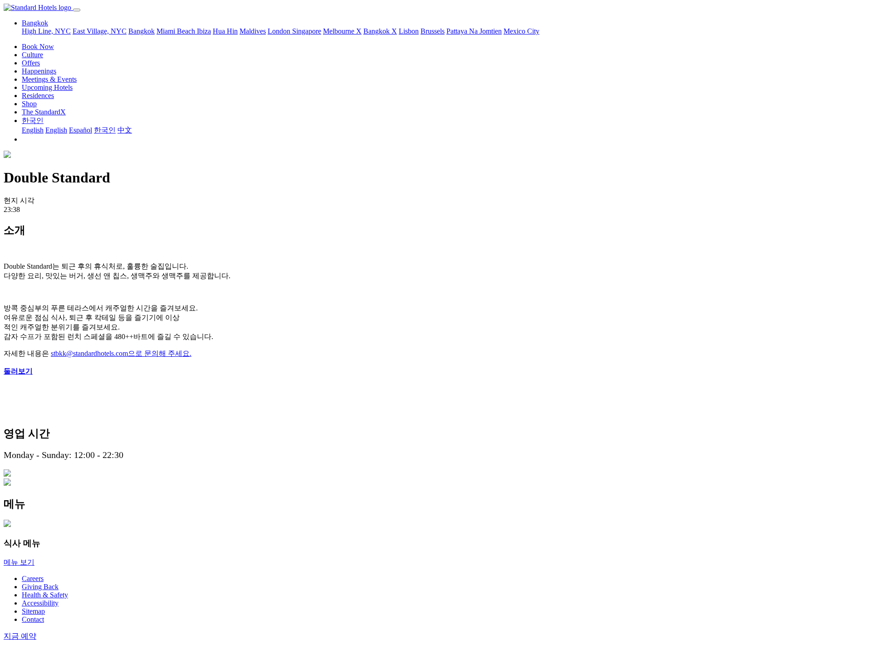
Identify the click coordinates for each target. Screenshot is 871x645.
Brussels (433, 31)
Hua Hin (225, 31)
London (280, 31)
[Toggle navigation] (76, 10)
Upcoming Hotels (47, 87)
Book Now (38, 46)
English (33, 130)
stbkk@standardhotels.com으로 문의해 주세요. (121, 353)
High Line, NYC (46, 31)
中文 (124, 130)
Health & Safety (45, 595)
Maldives (253, 31)
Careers (33, 578)
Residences (38, 95)
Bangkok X (380, 31)
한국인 (33, 120)
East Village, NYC (100, 31)
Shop (29, 104)
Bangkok (141, 31)
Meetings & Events (49, 79)
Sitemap (33, 611)
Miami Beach (177, 31)
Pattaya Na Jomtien (474, 31)
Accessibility (40, 603)
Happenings (39, 71)
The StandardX (44, 112)
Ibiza (204, 31)
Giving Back (40, 587)
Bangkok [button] (35, 23)
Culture (32, 55)
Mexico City (521, 31)
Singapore (306, 31)
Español (80, 130)
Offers (31, 63)
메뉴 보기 (19, 562)
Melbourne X (342, 31)
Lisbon (409, 31)
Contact (33, 619)
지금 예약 (20, 636)
